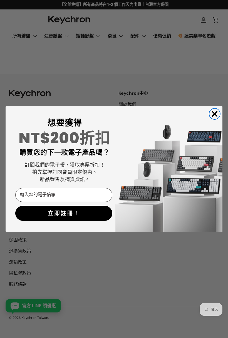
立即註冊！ (64, 213)
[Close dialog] (214, 113)
